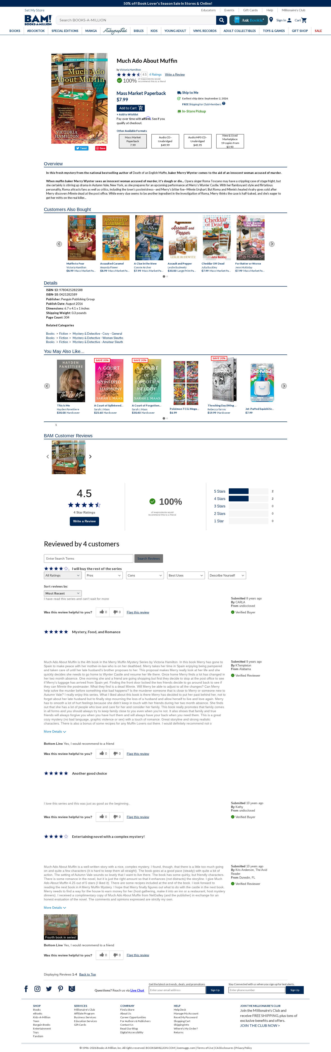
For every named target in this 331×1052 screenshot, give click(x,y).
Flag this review (138, 612)
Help (270, 10)
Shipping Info (181, 1024)
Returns (179, 1032)
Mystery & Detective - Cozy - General (97, 333)
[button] (61, 927)
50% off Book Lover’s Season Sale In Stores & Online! (168, 3)
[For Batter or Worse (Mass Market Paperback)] (251, 237)
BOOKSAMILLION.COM (160, 1048)
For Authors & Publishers (135, 1021)
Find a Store (127, 1009)
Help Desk (180, 1009)
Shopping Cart (182, 1021)
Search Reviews (149, 558)
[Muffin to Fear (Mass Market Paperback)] (82, 237)
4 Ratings (155, 74)
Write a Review (175, 74)
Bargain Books (41, 1024)
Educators (208, 10)
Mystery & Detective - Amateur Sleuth (98, 342)
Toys (36, 1032)
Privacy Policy (243, 1048)
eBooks (37, 1013)
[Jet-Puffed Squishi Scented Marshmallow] (262, 383)
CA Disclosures (224, 1048)
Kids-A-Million (41, 1017)
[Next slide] (271, 244)
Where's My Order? (186, 1028)
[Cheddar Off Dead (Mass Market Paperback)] (217, 237)
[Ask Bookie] (248, 20)
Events (229, 10)
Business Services (85, 1017)
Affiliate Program (84, 1013)
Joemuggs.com (186, 1048)
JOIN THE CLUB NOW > (260, 1025)
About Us (125, 1013)
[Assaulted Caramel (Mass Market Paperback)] (115, 237)
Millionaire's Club (293, 10)
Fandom (38, 1036)
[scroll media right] (90, 457)
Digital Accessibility (131, 1032)
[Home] (36, 20)
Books (50, 333)
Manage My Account (186, 1013)
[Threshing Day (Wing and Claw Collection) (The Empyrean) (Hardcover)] (224, 379)
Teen (36, 1021)
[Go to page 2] (167, 276)
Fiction (63, 333)
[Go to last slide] (59, 244)
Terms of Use (205, 1048)
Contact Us (127, 1024)
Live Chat (137, 990)
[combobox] (144, 20)
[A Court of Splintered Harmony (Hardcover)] (109, 380)
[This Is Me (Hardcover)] (71, 381)
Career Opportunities (133, 1017)
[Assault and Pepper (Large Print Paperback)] (183, 237)
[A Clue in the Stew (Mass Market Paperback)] (149, 237)
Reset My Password (185, 1017)
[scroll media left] (48, 457)
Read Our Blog (129, 1028)
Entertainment (42, 1028)
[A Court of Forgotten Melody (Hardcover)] (147, 380)
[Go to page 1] (164, 276)
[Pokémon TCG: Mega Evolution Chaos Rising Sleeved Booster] (185, 383)
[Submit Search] (221, 20)
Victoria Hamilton (130, 69)
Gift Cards (250, 10)
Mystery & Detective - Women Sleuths (98, 338)
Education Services (85, 1021)
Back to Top (87, 974)
